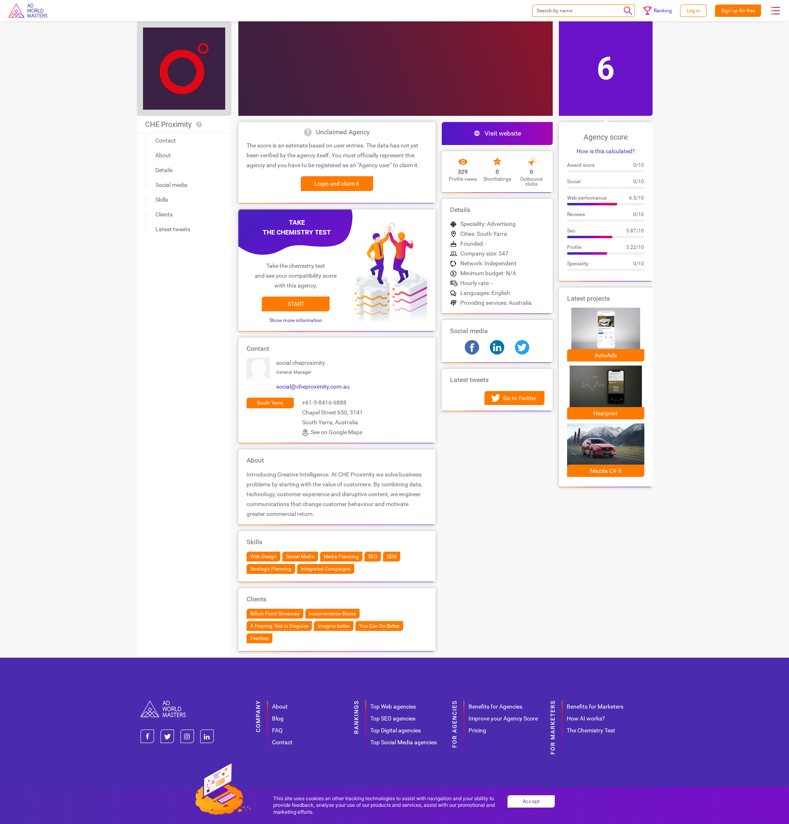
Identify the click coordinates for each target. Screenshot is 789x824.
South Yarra (270, 403)
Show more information (296, 320)
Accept (531, 801)
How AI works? (586, 718)
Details (164, 170)
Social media (171, 185)
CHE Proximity (168, 124)
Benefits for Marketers (595, 706)
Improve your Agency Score (503, 718)
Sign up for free (738, 11)
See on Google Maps (336, 432)
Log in (693, 11)
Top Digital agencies (395, 730)
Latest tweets (172, 229)
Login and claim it (336, 183)
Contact (165, 140)
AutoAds (606, 355)
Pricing (477, 730)
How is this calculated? (606, 151)
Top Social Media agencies (403, 742)
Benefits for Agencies (495, 706)
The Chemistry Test (591, 730)
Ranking (663, 11)
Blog (278, 718)
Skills (161, 199)
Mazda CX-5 (605, 470)
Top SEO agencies (392, 718)
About (163, 155)
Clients (164, 214)
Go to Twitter (519, 398)
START (296, 304)
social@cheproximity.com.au (313, 386)
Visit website (502, 133)
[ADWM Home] (163, 704)
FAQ (277, 730)
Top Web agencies (393, 706)
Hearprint (605, 413)
